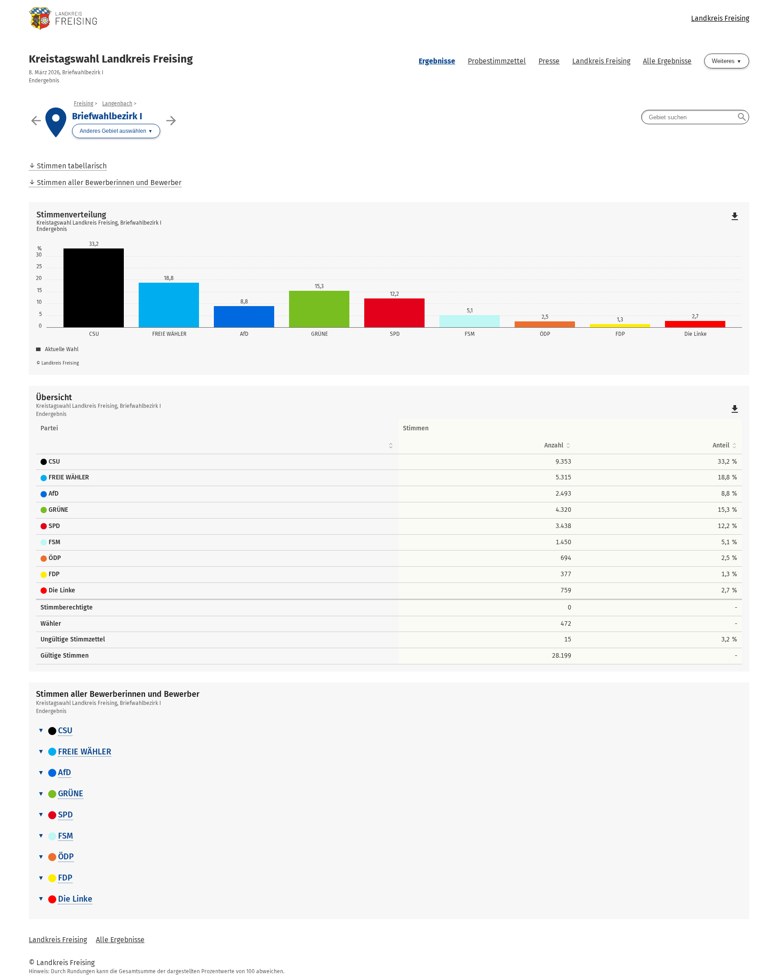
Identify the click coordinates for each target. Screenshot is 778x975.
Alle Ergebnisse (667, 61)
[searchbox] (695, 117)
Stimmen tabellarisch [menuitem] (72, 166)
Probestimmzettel (497, 61)
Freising (83, 103)
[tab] (389, 731)
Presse (549, 61)
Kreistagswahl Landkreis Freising (111, 59)
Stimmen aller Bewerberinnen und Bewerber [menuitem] (109, 182)
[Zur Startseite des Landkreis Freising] (209, 18)
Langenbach (117, 103)
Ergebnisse (437, 61)
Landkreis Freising (720, 18)
